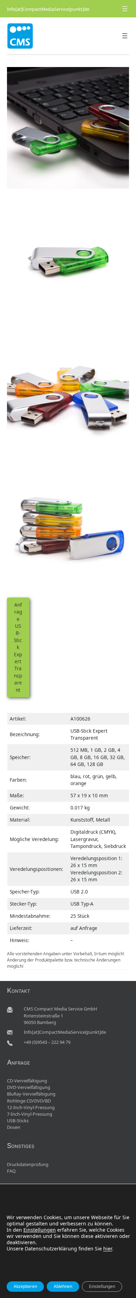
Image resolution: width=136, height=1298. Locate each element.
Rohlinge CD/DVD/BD (29, 1101)
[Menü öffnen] (125, 9)
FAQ (11, 1171)
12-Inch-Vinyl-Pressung (31, 1107)
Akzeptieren (25, 1286)
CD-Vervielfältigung (27, 1080)
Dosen (13, 1127)
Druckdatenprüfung (27, 1164)
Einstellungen (39, 1230)
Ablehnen (63, 1286)
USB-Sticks (18, 1120)
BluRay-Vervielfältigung (31, 1094)
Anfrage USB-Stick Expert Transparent (18, 647)
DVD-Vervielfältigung (28, 1087)
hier (107, 1248)
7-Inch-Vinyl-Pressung (29, 1114)
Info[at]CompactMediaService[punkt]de (48, 9)
